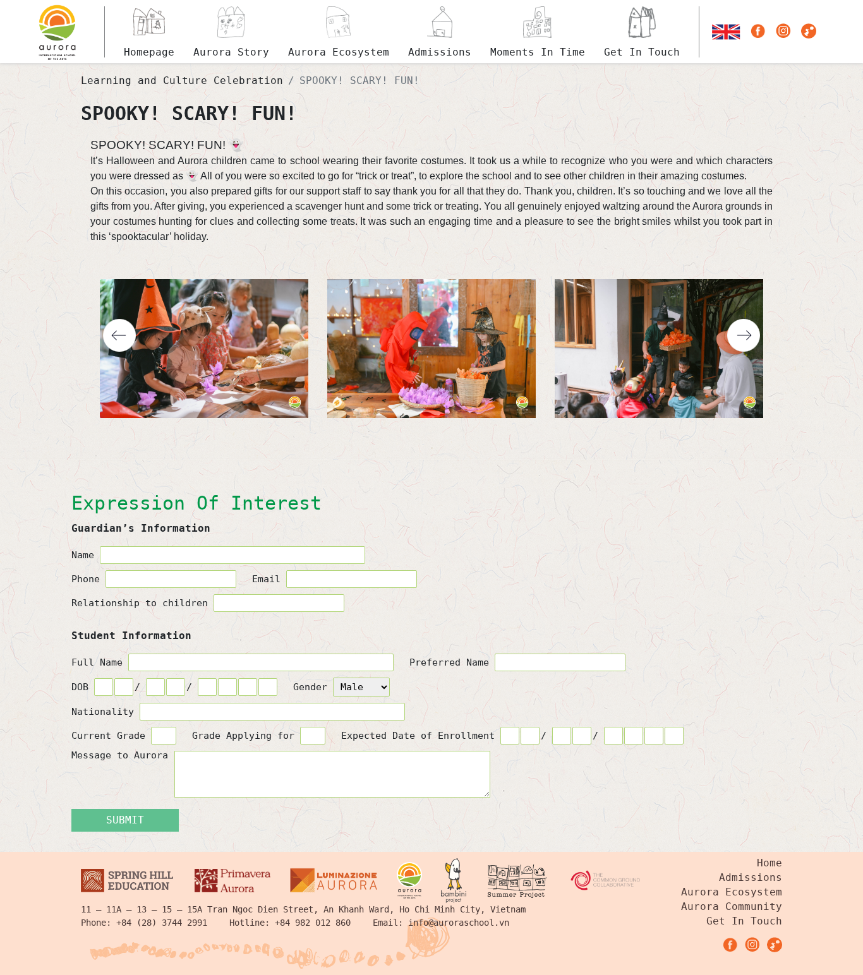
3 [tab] (393, 440)
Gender (313, 687)
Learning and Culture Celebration (182, 81)
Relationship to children (142, 603)
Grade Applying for (246, 735)
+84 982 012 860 (313, 923)
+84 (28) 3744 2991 (161, 923)
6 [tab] (439, 440)
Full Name (99, 662)
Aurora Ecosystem (731, 892)
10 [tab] (499, 440)
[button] (726, 32)
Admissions (750, 877)
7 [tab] (454, 440)
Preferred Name (452, 662)
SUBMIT (125, 820)
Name (85, 555)
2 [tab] (378, 440)
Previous (119, 335)
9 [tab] (484, 440)
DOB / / (134, 687)
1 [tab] (363, 440)
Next (743, 335)
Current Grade (111, 735)
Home (769, 863)
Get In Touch (744, 921)
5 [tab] (424, 440)
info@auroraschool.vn (458, 923)
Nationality (105, 711)
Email (269, 579)
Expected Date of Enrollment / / (472, 735)
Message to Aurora (119, 756)
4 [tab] (408, 440)
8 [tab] (469, 440)
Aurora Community (731, 906)
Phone (88, 579)
